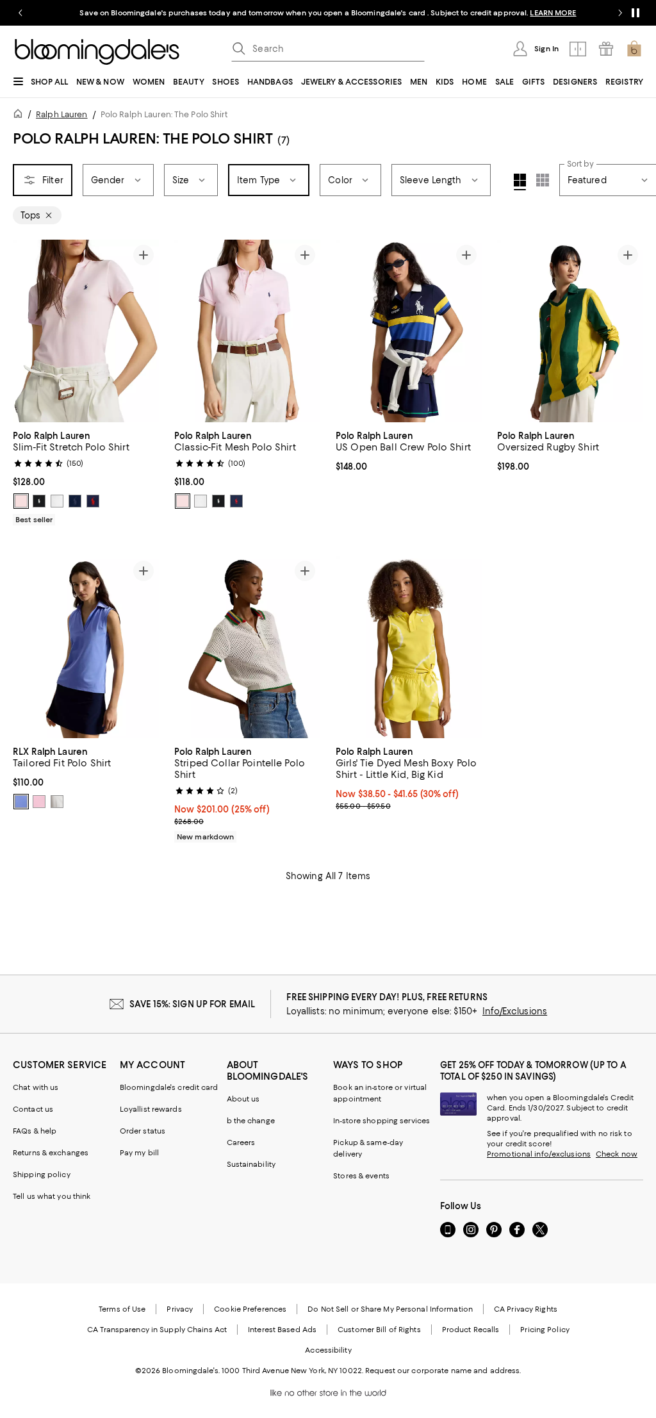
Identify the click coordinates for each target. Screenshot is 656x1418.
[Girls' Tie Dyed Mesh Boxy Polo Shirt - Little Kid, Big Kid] (409, 647)
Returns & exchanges (50, 1152)
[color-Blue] (21, 801)
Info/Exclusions (514, 1011)
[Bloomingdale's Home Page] (97, 52)
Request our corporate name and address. (443, 1370)
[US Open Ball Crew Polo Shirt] (409, 331)
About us (243, 1098)
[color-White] (57, 501)
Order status (142, 1130)
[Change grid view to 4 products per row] (520, 182)
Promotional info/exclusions (539, 1154)
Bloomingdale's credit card (169, 1087)
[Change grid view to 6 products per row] (542, 180)
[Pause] (635, 13)
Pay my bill (139, 1152)
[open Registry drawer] (606, 49)
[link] (86, 476)
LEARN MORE (553, 12)
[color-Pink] (21, 501)
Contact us (33, 1109)
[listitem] (328, 13)
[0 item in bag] (634, 49)
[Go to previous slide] (20, 13)
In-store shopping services (381, 1120)
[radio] (21, 501)
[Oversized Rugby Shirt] (570, 331)
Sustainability (251, 1164)
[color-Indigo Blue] (75, 501)
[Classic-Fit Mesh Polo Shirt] (247, 331)
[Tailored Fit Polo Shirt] (86, 647)
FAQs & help (34, 1130)
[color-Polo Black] (39, 501)
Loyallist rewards (151, 1109)
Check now (616, 1154)
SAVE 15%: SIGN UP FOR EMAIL (192, 1004)
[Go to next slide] (620, 13)
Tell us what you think (51, 1196)
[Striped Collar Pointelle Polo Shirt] (247, 647)
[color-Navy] (92, 501)
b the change (251, 1120)
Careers (241, 1142)
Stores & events (361, 1175)
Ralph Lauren (61, 114)
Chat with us (35, 1087)
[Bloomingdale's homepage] (20, 115)
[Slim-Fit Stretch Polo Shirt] (86, 331)
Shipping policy (41, 1174)
